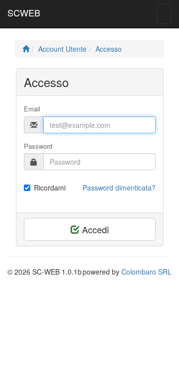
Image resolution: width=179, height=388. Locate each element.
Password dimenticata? (119, 188)
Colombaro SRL (146, 272)
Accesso (108, 49)
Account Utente (62, 49)
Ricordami (50, 188)
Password (38, 146)
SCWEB (23, 12)
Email (32, 108)
